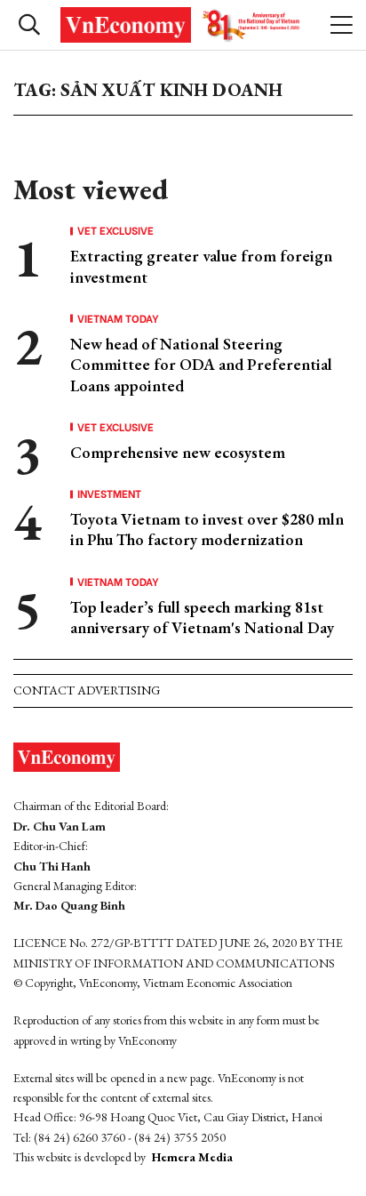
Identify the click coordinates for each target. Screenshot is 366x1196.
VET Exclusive (115, 230)
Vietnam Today (118, 318)
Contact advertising (86, 690)
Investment (109, 493)
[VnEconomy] (182, 25)
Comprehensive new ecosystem (177, 452)
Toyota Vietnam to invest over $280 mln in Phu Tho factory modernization (207, 529)
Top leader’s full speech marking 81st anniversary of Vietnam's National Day (202, 617)
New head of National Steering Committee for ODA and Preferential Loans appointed (201, 364)
